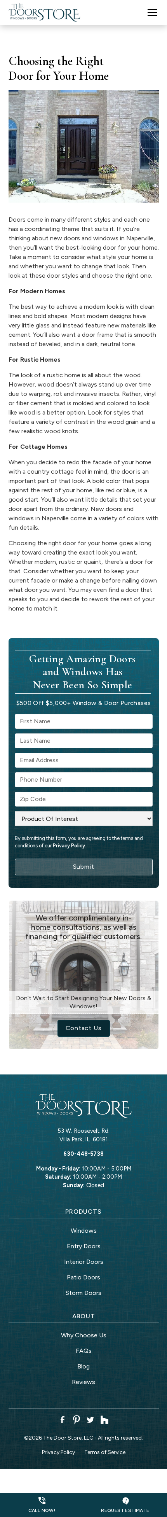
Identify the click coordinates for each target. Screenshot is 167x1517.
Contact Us (84, 1028)
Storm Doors (83, 1293)
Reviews (83, 1382)
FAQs (84, 1350)
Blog (83, 1366)
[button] (147, 12)
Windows (84, 1230)
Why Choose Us (83, 1335)
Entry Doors (84, 1246)
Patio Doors (83, 1277)
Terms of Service (104, 1452)
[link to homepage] (45, 12)
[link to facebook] (62, 1419)
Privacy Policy (69, 846)
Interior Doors (83, 1261)
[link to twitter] (90, 1419)
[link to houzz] (104, 1419)
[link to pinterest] (76, 1419)
